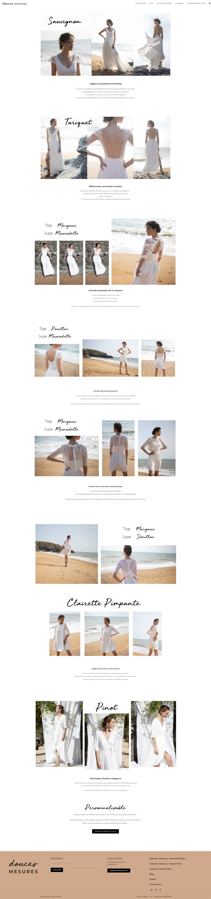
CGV (150, 896)
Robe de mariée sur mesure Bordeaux (168, 858)
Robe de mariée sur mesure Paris (165, 864)
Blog (152, 874)
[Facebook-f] (156, 890)
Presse (153, 879)
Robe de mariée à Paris (161, 869)
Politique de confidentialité (162, 896)
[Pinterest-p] (160, 890)
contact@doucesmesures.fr (116, 862)
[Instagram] (151, 890)
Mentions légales (142, 896)
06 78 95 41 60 (111, 864)
